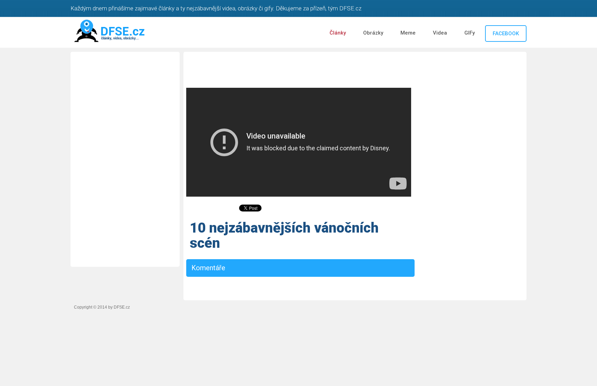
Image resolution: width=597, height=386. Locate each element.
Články (338, 33)
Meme (408, 33)
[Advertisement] (125, 158)
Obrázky (373, 33)
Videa (440, 33)
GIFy (469, 33)
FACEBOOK (506, 33)
